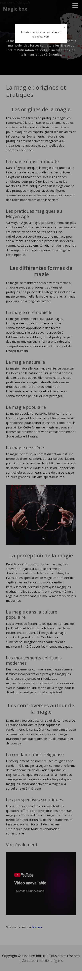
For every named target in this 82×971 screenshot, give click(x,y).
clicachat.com (41, 36)
